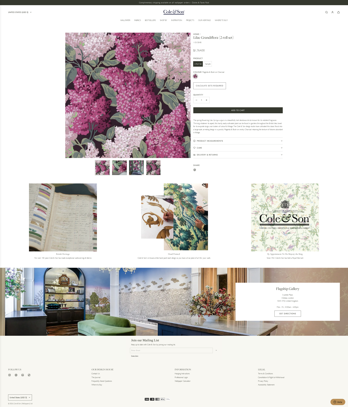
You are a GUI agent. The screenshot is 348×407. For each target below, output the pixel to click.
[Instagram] (10, 375)
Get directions (287, 313)
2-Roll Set (198, 64)
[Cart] (338, 12)
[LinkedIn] (23, 375)
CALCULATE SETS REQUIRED (209, 85)
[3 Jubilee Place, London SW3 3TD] (174, 302)
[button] (67, 95)
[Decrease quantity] (196, 100)
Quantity (198, 94)
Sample (208, 64)
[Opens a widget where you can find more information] (337, 402)
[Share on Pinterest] (195, 170)
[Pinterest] (16, 375)
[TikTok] (29, 375)
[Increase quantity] (206, 100)
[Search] (327, 12)
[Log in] (332, 12)
